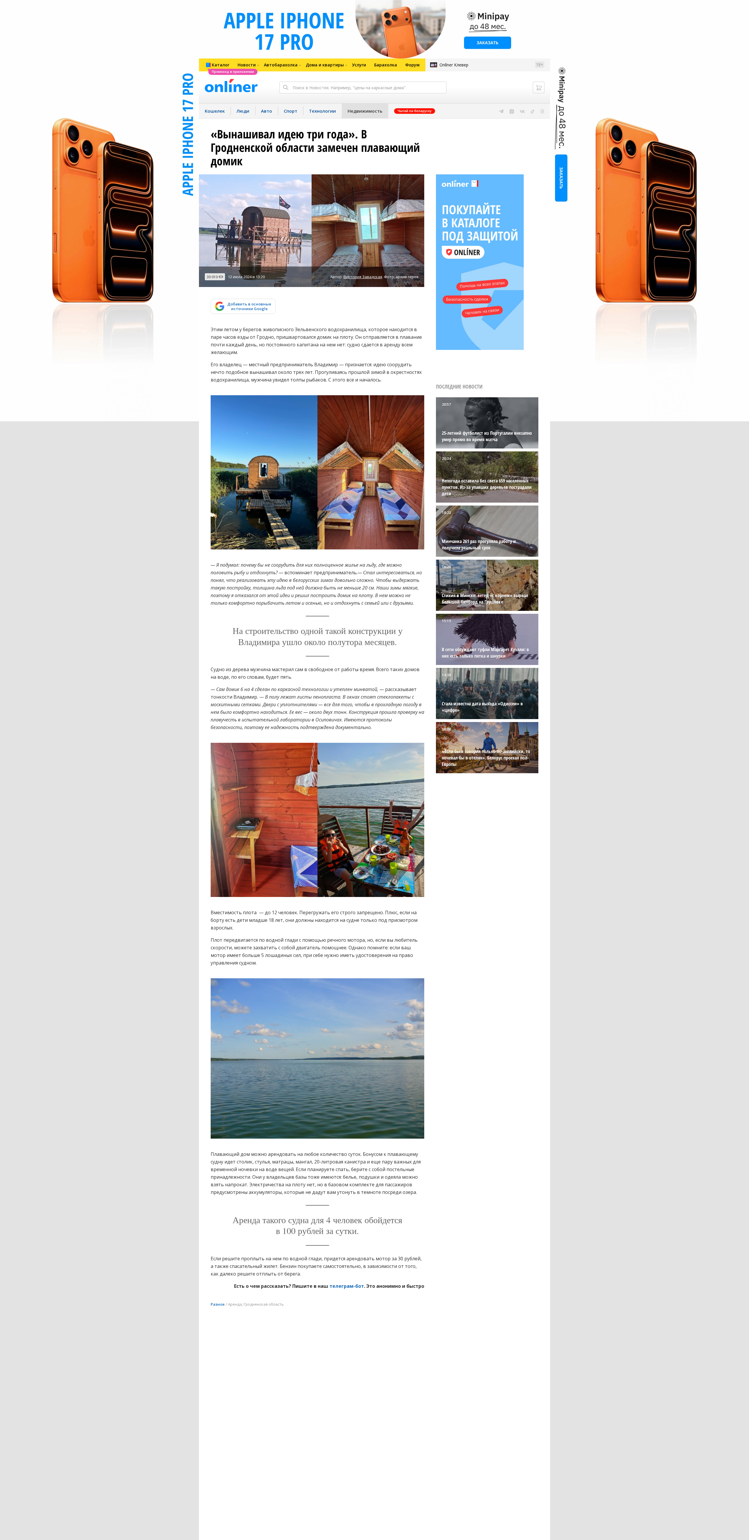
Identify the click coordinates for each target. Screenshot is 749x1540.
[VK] (522, 111)
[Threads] (542, 111)
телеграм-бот (346, 1286)
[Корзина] (538, 87)
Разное (218, 1304)
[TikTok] (532, 111)
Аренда (235, 1304)
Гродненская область (264, 1304)
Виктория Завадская (362, 276)
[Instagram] (512, 111)
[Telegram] (501, 111)
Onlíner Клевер (453, 65)
